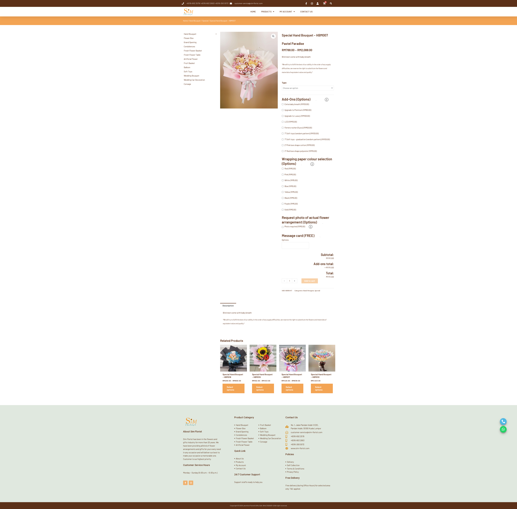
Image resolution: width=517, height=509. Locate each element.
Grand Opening (190, 42)
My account (286, 11)
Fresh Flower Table (192, 55)
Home (253, 11)
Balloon (187, 67)
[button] (331, 3)
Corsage (187, 84)
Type (284, 82)
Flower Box (188, 38)
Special (205, 21)
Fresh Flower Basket (193, 50)
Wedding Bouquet (191, 75)
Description (228, 305)
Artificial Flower (191, 59)
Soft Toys (188, 71)
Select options (230, 388)
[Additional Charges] (326, 100)
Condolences (189, 46)
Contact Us (306, 11)
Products (266, 11)
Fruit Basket (189, 63)
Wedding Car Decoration (194, 80)
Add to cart (309, 281)
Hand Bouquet (195, 21)
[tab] (228, 305)
